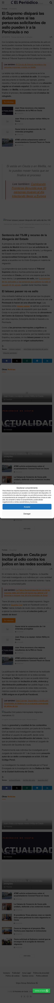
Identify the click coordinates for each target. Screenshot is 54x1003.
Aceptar (27, 506)
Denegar (27, 513)
